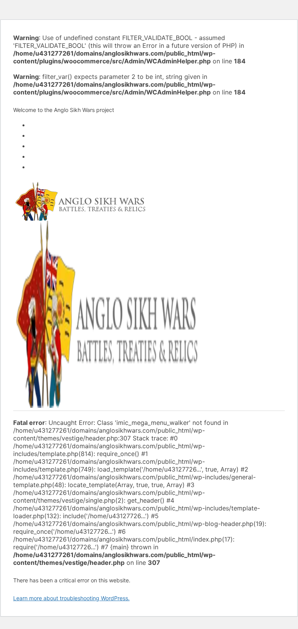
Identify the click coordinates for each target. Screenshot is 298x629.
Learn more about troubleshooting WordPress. (71, 598)
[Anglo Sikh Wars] (80, 217)
